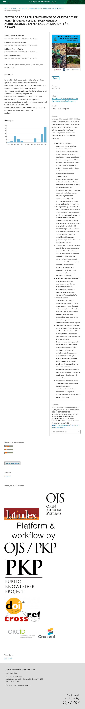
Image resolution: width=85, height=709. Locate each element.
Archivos (13, 8)
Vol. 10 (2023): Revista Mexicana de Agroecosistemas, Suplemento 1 (41, 8)
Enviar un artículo (12, 463)
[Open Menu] (4, 2)
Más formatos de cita (60, 432)
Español (7, 476)
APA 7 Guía (8, 659)
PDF (56, 78)
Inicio (6, 8)
